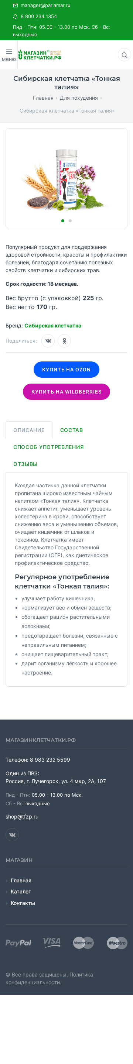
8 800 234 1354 (37, 16)
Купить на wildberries (66, 392)
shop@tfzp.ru (22, 816)
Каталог (21, 891)
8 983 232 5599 (50, 759)
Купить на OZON (66, 370)
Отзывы (25, 464)
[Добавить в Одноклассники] (64, 340)
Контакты (23, 903)
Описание (29, 430)
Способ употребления (48, 447)
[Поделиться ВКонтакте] (48, 340)
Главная (21, 880)
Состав (71, 430)
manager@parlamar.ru (44, 5)
